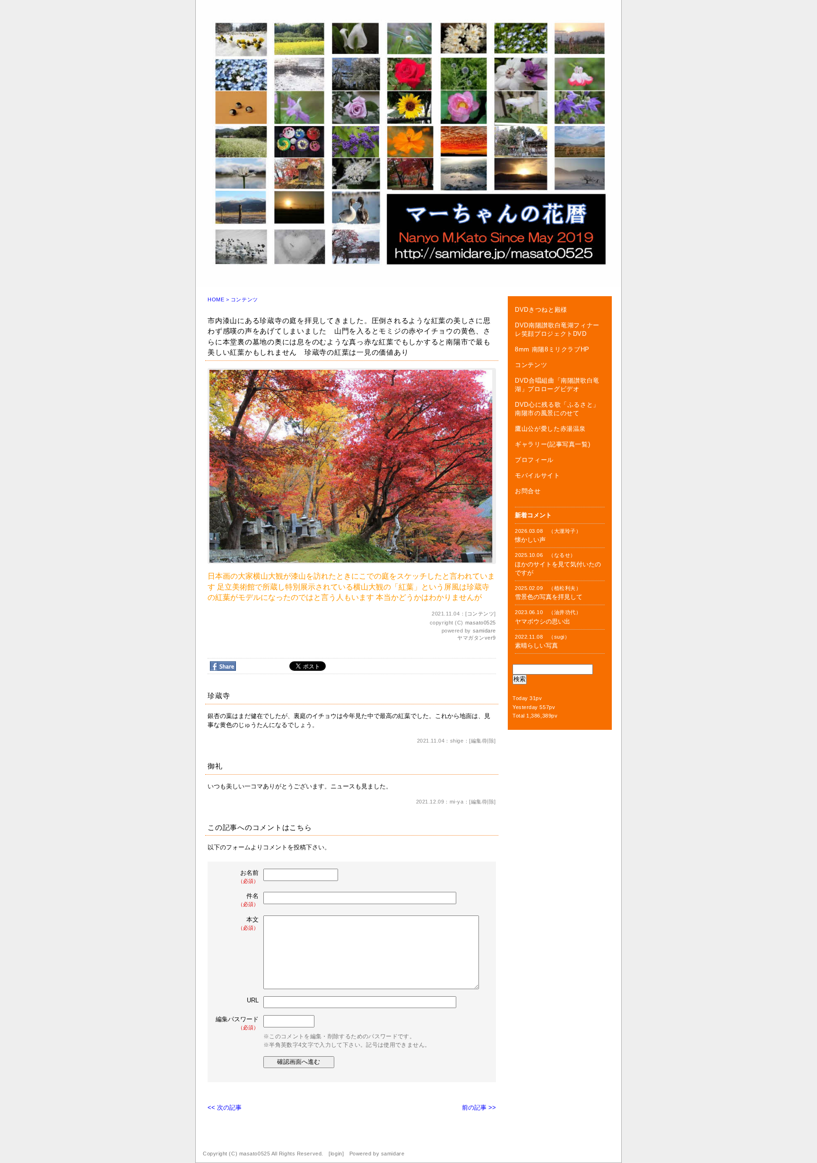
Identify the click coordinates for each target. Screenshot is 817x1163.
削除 (488, 741)
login (336, 1153)
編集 (476, 741)
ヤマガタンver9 (476, 638)
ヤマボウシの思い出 (542, 621)
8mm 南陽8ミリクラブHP (552, 349)
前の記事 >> (479, 1107)
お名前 (248, 876)
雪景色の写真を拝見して (548, 596)
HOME (216, 299)
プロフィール (534, 459)
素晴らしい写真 (536, 645)
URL (253, 1000)
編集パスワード (237, 1023)
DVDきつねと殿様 (541, 309)
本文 (248, 923)
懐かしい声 (530, 539)
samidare (484, 630)
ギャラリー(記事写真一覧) (552, 444)
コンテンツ (244, 299)
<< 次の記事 (225, 1107)
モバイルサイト (537, 475)
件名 (248, 899)
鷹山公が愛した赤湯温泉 (550, 428)
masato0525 (480, 622)
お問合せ (528, 491)
